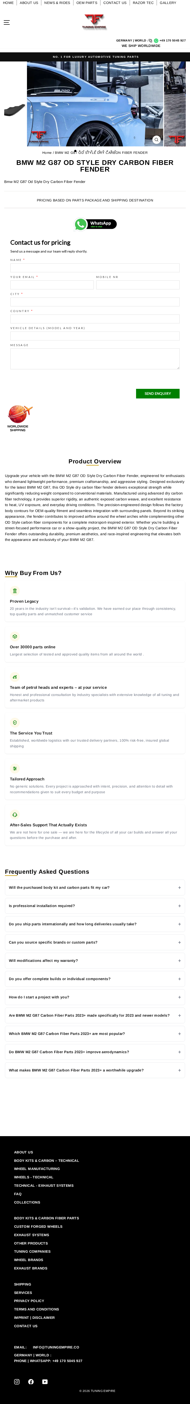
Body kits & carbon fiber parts (46, 1218)
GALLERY (168, 3)
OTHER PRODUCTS (31, 1243)
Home (47, 153)
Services (23, 1293)
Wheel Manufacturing (37, 1169)
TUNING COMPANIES (32, 1251)
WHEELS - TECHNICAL (34, 1177)
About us (23, 1152)
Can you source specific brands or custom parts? (53, 942)
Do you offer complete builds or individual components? (60, 979)
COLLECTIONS (27, 1202)
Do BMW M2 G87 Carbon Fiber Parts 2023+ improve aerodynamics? (69, 1052)
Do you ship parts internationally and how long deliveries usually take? (73, 924)
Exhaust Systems (31, 1235)
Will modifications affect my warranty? (43, 961)
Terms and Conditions (36, 1309)
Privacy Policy (29, 1301)
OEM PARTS (86, 3)
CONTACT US (115, 3)
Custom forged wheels (38, 1226)
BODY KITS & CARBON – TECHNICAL (46, 1161)
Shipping (22, 1284)
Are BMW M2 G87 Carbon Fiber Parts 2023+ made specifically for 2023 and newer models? (89, 1015)
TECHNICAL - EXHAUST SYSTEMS (43, 1185)
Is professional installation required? (42, 906)
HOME (8, 3)
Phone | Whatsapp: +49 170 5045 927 (48, 1361)
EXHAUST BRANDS (30, 1268)
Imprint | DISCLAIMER (34, 1318)
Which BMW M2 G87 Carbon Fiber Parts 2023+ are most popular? (67, 1034)
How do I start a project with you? (39, 997)
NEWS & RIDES (57, 3)
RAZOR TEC (143, 3)
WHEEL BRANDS (28, 1260)
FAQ (18, 1194)
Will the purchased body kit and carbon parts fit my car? (59, 888)
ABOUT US (29, 3)
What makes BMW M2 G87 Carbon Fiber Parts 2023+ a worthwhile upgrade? (76, 1070)
